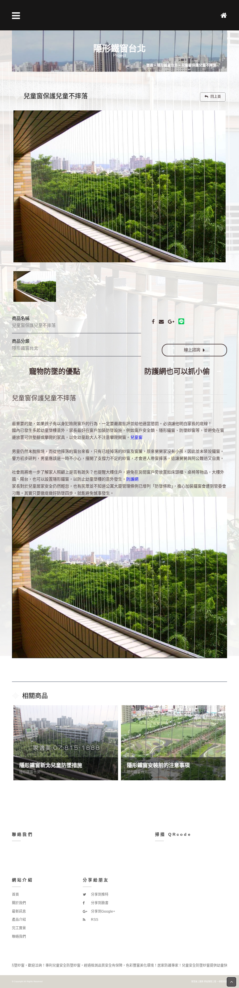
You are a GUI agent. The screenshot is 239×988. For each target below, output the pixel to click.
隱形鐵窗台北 (29, 772)
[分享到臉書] (153, 321)
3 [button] (124, 786)
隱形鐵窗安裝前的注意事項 (50, 765)
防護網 (132, 479)
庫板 (206, 981)
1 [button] (106, 786)
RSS (94, 920)
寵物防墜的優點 (54, 371)
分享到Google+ (102, 911)
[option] (119, 186)
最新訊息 (19, 911)
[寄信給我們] (161, 321)
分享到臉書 (99, 903)
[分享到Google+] (171, 321)
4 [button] (133, 786)
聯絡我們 (19, 937)
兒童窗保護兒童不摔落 (44, 398)
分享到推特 (99, 894)
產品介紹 (19, 920)
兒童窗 (136, 437)
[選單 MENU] (16, 15)
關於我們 (19, 903)
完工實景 (19, 928)
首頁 (15, 894)
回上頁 (215, 97)
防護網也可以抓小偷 (177, 371)
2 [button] (115, 786)
